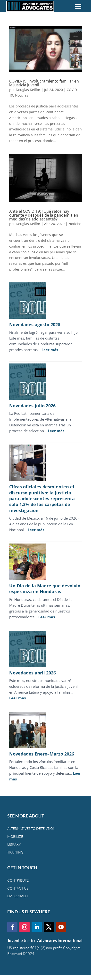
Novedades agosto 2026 (34, 324)
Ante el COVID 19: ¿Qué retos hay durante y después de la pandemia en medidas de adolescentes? (43, 215)
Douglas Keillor (28, 89)
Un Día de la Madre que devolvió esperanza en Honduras (44, 588)
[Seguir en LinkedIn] (37, 927)
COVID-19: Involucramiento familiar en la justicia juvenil (44, 83)
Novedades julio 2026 (32, 405)
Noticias (21, 95)
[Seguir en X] (49, 927)
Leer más (49, 349)
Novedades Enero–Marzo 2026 (41, 754)
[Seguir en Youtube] (61, 927)
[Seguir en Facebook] (12, 927)
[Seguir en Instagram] (24, 927)
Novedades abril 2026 (32, 673)
